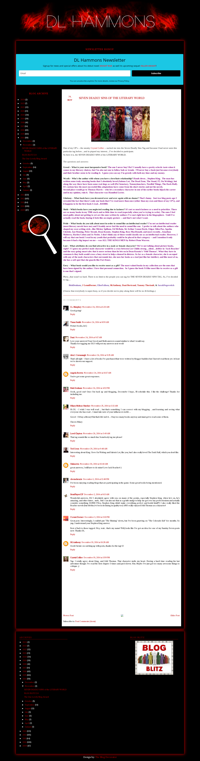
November (28, 145)
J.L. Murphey (75, 307)
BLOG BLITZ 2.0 (29, 155)
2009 (22, 210)
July (25, 175)
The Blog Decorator (106, 757)
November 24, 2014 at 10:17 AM (97, 373)
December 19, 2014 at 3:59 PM (97, 557)
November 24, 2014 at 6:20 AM (95, 307)
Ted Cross (74, 448)
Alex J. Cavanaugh (78, 355)
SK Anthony (75, 542)
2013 (22, 195)
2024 (22, 99)
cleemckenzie (76, 479)
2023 (22, 103)
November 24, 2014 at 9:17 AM (88, 337)
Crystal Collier (97, 148)
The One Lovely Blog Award (34, 158)
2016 (22, 130)
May (25, 182)
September (28, 167)
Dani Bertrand (129, 285)
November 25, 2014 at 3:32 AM (104, 406)
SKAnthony (115, 285)
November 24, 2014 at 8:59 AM (95, 322)
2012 (22, 198)
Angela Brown (76, 373)
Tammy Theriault (145, 285)
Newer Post (68, 615)
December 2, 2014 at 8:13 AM (96, 494)
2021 (22, 111)
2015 (22, 134)
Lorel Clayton (76, 433)
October (27, 163)
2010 (22, 206)
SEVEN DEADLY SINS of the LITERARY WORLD (45, 689)
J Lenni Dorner (77, 517)
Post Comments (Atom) (85, 621)
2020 (22, 115)
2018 (22, 122)
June (25, 178)
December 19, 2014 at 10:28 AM (95, 542)
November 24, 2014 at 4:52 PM (96, 388)
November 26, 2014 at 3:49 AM (96, 433)
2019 (22, 118)
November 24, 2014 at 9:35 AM (100, 355)
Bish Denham (76, 388)
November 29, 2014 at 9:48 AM (93, 448)
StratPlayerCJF (76, 494)
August (26, 171)
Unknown (74, 464)
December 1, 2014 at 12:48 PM (96, 479)
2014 (22, 137)
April (25, 186)
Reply (72, 314)
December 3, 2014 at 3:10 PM (97, 517)
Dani (72, 337)
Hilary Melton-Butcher (80, 406)
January (26, 190)
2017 (22, 126)
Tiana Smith (75, 322)
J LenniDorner (89, 285)
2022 (22, 107)
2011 (22, 202)
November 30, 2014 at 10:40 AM (94, 464)
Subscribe (156, 73)
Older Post (175, 615)
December (28, 141)
